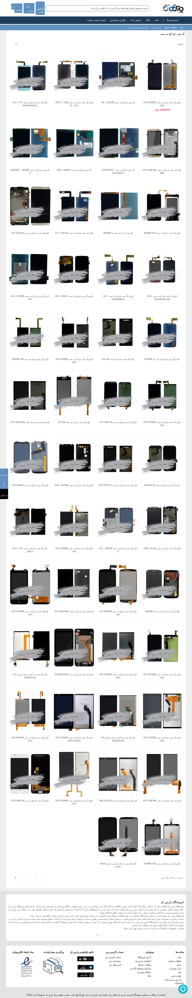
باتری (178, 965)
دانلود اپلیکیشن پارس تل (82, 952)
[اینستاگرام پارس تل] (85, 934)
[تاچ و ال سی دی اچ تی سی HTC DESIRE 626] (162, 710)
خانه (157, 20)
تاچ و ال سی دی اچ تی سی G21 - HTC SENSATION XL (30, 104)
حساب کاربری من (113, 957)
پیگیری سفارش (118, 20)
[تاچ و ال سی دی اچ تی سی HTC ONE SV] (118, 395)
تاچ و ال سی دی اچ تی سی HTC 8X (118, 359)
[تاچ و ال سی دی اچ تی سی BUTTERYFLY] (118, 458)
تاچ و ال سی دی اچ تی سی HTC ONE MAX (74, 611)
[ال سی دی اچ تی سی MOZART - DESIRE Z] (30, 143)
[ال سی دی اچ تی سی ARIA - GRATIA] (74, 143)
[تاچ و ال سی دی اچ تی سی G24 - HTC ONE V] (30, 521)
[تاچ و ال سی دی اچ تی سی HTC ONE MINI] (30, 395)
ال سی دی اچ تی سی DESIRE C (118, 233)
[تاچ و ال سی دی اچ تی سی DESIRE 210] (162, 206)
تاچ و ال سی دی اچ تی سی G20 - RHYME (74, 485)
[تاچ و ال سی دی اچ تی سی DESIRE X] (162, 332)
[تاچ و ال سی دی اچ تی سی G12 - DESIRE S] (118, 521)
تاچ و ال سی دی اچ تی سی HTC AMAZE (30, 485)
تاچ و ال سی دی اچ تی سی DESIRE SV (162, 485)
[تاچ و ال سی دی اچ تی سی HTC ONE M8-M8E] (162, 143)
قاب (179, 972)
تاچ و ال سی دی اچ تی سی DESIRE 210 (162, 233)
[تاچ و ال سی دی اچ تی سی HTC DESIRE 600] (74, 332)
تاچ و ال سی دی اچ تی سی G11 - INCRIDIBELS (118, 297)
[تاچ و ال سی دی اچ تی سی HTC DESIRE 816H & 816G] (74, 710)
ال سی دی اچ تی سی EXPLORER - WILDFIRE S (118, 171)
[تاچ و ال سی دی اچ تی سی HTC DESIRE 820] (118, 647)
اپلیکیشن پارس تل (143, 961)
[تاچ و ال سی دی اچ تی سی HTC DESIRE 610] (30, 710)
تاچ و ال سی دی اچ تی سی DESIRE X (162, 359)
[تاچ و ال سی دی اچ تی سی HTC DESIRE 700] (74, 521)
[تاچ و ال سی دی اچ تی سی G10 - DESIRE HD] (30, 269)
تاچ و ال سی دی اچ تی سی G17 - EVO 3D (74, 233)
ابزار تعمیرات (175, 968)
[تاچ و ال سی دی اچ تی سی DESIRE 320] (162, 837)
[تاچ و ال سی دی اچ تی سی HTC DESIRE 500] (118, 584)
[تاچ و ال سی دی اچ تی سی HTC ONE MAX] (74, 584)
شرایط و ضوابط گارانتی (140, 968)
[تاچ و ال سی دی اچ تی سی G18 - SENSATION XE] (162, 269)
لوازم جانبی (176, 976)
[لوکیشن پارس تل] (97, 934)
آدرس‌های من (115, 965)
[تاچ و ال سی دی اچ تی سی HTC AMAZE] (30, 458)
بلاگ (148, 20)
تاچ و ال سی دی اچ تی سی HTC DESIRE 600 (74, 360)
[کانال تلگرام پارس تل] (91, 934)
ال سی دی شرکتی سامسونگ (174, 981)
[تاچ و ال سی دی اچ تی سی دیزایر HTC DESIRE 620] (30, 647)
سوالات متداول (144, 965)
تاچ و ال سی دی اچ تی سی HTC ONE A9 (30, 800)
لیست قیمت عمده (96, 20)
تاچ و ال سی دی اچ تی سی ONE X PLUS (162, 548)
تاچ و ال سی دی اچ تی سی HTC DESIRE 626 (162, 739)
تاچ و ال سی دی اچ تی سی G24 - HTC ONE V (30, 550)
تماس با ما (135, 20)
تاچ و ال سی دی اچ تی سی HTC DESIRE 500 (118, 613)
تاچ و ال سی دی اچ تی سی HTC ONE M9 (162, 800)
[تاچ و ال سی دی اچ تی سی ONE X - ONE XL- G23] (74, 75)
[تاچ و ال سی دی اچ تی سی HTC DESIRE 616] (162, 647)
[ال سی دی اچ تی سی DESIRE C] (118, 206)
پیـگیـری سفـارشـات (53, 952)
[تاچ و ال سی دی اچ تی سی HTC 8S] (74, 395)
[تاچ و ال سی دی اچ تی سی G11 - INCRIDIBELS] (118, 269)
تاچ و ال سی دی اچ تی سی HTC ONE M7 (30, 233)
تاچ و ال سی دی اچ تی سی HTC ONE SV (118, 422)
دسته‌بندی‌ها (172, 20)
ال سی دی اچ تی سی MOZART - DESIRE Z (30, 171)
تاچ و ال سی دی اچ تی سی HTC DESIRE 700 (74, 550)
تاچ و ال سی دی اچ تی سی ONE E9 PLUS (118, 800)
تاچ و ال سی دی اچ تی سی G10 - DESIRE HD (30, 297)
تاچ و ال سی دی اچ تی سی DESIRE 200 (30, 359)
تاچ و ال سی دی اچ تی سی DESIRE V (162, 611)
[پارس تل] (167, 8)
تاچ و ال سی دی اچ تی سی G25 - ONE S (74, 296)
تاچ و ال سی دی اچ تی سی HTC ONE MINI (30, 422)
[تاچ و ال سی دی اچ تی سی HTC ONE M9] (162, 774)
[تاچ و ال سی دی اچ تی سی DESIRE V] (162, 584)
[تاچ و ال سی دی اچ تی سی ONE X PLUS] (162, 521)
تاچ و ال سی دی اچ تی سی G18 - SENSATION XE (162, 297)
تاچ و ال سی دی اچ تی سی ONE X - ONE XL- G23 (74, 104)
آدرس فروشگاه (144, 957)
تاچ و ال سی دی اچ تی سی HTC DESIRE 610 (30, 739)
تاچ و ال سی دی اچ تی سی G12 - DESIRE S (118, 550)
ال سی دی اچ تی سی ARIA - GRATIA (74, 170)
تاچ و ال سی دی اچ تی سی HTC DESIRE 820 (118, 676)
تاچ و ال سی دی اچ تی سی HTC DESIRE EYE (74, 802)
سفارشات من (115, 961)
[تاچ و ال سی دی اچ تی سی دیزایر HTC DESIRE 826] (118, 710)
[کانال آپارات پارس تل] (103, 934)
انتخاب (180, 44)
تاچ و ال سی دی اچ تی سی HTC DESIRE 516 (162, 104)
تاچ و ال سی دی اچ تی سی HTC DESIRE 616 (162, 676)
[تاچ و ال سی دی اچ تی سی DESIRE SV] (162, 458)
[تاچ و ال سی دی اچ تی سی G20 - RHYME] (74, 458)
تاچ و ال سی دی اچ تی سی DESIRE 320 (162, 863)
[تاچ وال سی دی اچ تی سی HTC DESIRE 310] (30, 584)
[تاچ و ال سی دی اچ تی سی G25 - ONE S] (74, 269)
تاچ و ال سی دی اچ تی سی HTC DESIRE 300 (162, 423)
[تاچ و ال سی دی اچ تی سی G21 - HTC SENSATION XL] (30, 75)
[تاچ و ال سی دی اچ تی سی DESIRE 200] (30, 332)
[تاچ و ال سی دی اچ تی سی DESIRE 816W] (74, 647)
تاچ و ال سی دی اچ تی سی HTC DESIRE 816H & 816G (74, 739)
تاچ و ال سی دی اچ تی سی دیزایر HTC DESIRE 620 (30, 676)
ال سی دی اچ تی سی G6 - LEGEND (118, 102)
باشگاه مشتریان (144, 972)
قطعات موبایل (174, 961)
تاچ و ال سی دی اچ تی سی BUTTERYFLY (118, 485)
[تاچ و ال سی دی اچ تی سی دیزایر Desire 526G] (118, 837)
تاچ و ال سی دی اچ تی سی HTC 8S (74, 422)
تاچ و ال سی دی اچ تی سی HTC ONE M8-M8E (162, 171)
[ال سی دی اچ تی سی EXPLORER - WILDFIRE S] (118, 143)
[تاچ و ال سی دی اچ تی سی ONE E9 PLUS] (118, 774)
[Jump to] (20, 877)
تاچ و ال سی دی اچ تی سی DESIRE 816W (74, 674)
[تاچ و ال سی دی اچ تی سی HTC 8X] (118, 332)
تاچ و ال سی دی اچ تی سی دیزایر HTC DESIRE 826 (118, 739)
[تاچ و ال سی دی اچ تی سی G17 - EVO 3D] (74, 206)
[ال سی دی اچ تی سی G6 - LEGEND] (118, 75)
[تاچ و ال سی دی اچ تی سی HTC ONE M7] (30, 206)
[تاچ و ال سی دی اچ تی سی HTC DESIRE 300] (162, 395)
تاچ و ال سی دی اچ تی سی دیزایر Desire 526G (118, 865)
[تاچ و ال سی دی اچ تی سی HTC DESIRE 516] (162, 75)
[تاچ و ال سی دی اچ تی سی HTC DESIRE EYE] (74, 774)
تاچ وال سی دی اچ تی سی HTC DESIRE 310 (30, 613)
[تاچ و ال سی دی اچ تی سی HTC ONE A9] (30, 774)
